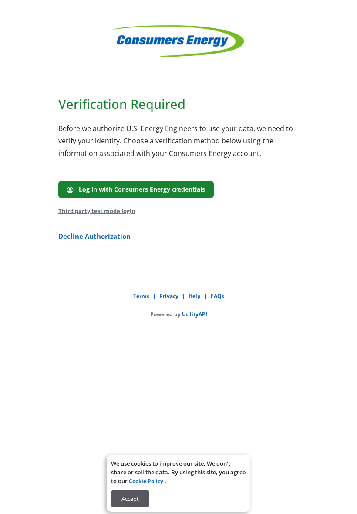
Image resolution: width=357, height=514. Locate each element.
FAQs (217, 296)
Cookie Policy (147, 481)
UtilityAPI (194, 314)
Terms (141, 296)
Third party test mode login (96, 211)
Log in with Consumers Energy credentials (139, 189)
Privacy (168, 296)
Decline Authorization (94, 236)
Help (195, 296)
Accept (130, 499)
